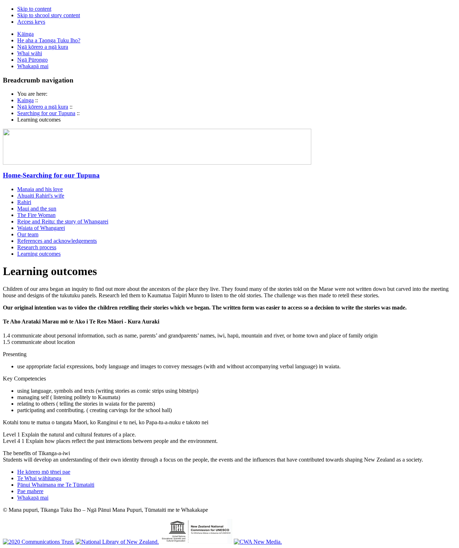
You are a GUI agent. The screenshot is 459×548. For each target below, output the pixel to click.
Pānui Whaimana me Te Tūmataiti (55, 485)
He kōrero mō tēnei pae (43, 472)
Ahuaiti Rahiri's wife (40, 196)
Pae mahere (30, 491)
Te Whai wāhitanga (39, 478)
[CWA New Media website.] (258, 542)
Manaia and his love (40, 189)
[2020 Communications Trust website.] (38, 542)
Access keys (31, 22)
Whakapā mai (32, 498)
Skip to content (34, 9)
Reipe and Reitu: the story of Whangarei (62, 221)
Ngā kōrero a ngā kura (42, 107)
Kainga (25, 100)
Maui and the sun (36, 209)
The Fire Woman (36, 215)
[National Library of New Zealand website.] (117, 542)
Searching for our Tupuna (46, 113)
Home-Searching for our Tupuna (51, 175)
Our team (27, 234)
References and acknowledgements (57, 241)
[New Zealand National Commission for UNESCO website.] (196, 542)
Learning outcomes (39, 254)
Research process (36, 247)
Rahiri (24, 202)
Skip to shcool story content (48, 15)
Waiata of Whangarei (41, 228)
